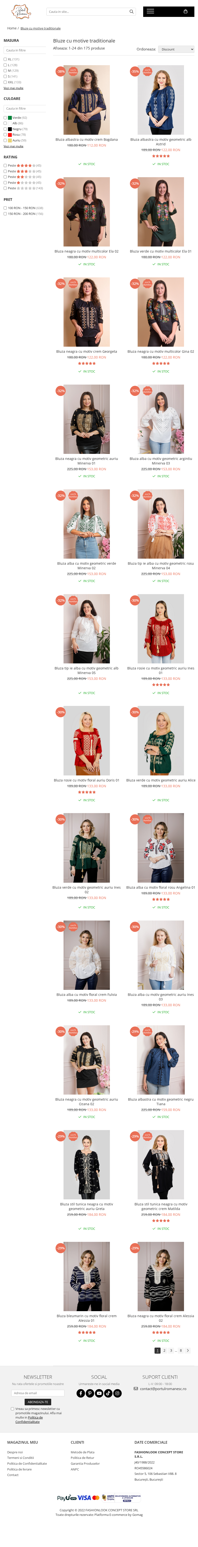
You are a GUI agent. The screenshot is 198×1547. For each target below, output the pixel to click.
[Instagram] (117, 1393)
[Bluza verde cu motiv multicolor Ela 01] (161, 212)
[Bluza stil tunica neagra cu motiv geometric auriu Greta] (86, 1165)
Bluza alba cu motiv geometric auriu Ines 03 (161, 996)
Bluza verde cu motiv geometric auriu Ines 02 (86, 889)
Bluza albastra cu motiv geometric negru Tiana (161, 1101)
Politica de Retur (82, 1458)
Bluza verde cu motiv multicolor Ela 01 (161, 251)
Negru (17, 129)
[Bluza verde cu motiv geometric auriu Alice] (161, 740)
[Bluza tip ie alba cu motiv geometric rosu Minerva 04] (161, 524)
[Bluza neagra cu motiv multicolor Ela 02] (86, 212)
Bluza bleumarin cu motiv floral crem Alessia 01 (87, 1318)
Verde (17, 117)
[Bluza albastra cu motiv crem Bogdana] (86, 100)
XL (10, 59)
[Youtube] (99, 1393)
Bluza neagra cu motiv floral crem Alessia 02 (160, 1318)
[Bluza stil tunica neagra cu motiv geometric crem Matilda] (161, 1165)
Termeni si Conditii (20, 1458)
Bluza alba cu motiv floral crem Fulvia (87, 994)
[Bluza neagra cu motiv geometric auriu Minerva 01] (86, 419)
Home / (13, 28)
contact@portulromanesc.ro (162, 1388)
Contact (13, 1475)
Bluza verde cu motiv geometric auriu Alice (161, 780)
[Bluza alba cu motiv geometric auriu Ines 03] (161, 955)
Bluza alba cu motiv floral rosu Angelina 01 (160, 887)
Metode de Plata (82, 1452)
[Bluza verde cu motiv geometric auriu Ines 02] (86, 848)
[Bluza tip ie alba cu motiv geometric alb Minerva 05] (86, 629)
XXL (11, 82)
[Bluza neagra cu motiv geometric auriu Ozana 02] (86, 1060)
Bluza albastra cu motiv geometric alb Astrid (160, 141)
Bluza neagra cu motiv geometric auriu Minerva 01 (86, 460)
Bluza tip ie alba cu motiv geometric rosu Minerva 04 (161, 565)
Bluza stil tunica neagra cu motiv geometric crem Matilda (160, 1206)
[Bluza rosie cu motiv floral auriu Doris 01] (86, 740)
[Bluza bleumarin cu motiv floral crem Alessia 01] (86, 1276)
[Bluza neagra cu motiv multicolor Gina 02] (161, 312)
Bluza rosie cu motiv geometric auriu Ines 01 (160, 670)
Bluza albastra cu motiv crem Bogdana (87, 139)
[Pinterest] (90, 1393)
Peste (12, 165)
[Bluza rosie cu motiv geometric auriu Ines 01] (161, 629)
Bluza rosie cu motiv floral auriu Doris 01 (87, 780)
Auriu (16, 140)
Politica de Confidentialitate (29, 1419)
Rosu (16, 134)
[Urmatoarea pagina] (187, 1351)
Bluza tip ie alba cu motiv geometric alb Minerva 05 (87, 670)
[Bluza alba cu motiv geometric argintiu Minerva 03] (161, 419)
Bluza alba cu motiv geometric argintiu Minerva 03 (161, 460)
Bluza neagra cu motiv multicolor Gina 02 (160, 351)
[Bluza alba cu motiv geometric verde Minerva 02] (86, 524)
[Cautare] (131, 12)
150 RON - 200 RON (21, 213)
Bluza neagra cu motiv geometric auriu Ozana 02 (86, 1101)
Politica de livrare (19, 1469)
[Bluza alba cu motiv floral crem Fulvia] (86, 955)
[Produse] (151, 12)
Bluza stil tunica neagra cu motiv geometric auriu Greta (86, 1206)
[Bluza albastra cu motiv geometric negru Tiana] (161, 1060)
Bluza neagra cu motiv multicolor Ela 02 (87, 251)
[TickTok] (108, 1393)
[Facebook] (81, 1393)
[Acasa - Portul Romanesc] (21, 12)
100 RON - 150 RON (21, 208)
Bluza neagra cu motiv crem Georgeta (86, 351)
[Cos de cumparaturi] (185, 11)
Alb (15, 123)
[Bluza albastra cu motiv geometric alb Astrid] (161, 100)
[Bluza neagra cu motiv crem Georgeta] (86, 312)
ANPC (75, 1469)
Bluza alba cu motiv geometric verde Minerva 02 (86, 565)
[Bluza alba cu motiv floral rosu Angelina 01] (161, 848)
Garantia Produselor (85, 1463)
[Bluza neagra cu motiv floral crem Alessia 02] (161, 1276)
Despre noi (15, 1452)
